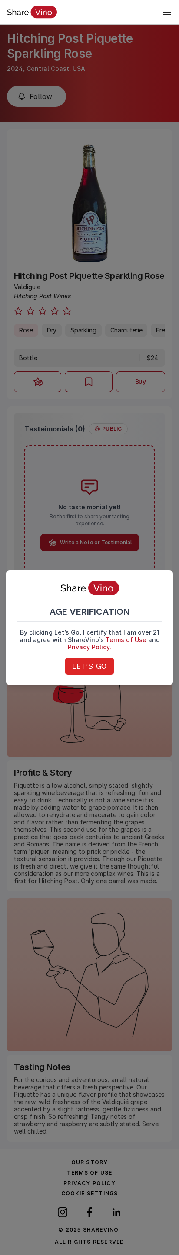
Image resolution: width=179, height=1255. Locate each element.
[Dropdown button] (167, 12)
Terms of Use (126, 639)
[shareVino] (32, 12)
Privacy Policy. (89, 647)
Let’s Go (89, 666)
